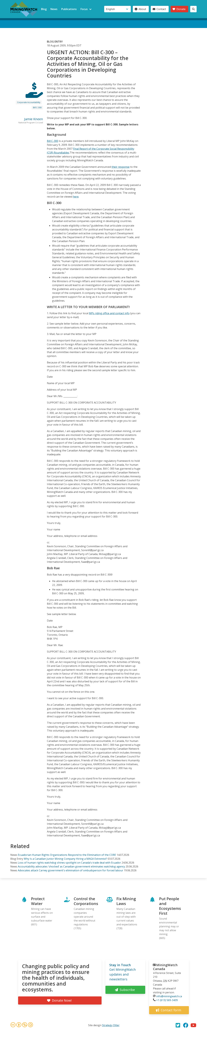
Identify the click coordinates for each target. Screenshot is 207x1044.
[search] (193, 9)
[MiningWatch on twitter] (178, 1025)
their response (121, 167)
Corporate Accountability (28, 102)
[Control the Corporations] (34, 95)
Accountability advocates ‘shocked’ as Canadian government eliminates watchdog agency (71, 866)
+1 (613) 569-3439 (167, 1000)
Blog (44, 9)
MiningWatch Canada (165, 967)
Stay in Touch (120, 965)
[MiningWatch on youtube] (193, 1025)
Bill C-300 (37, 107)
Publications (69, 9)
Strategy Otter (111, 1025)
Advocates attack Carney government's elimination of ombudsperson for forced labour (70, 870)
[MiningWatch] (23, 9)
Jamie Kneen (33, 119)
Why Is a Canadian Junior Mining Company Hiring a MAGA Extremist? (65, 859)
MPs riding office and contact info (109, 313)
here (76, 196)
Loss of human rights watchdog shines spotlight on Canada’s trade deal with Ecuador (70, 862)
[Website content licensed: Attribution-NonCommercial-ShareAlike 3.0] (21, 1025)
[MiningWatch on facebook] (185, 1025)
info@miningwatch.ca (169, 996)
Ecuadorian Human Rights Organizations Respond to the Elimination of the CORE (67, 855)
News (53, 9)
